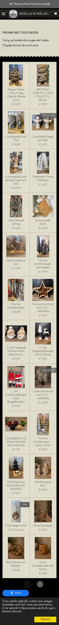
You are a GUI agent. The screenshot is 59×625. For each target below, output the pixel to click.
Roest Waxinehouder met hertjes (43, 566)
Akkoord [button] (45, 619)
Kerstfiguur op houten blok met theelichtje (16, 485)
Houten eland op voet (16, 262)
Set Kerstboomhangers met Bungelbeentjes (16, 397)
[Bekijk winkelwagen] (55, 14)
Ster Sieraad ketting (16, 222)
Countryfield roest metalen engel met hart (16, 180)
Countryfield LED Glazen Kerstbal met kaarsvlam (16, 442)
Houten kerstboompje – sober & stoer (43, 442)
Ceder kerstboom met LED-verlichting (43, 395)
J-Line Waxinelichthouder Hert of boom (43, 351)
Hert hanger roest (16, 525)
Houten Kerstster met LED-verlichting (43, 308)
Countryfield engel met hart (43, 138)
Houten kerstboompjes (16, 306)
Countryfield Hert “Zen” (16, 138)
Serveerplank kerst (43, 222)
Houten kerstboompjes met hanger (42, 264)
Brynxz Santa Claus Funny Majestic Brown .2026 (16, 95)
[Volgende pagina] (40, 584)
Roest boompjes (43, 525)
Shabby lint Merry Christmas (43, 178)
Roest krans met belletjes (16, 564)
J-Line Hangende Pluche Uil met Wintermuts (16, 351)
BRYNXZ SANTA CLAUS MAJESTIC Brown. (43, 95)
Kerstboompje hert (43, 483)
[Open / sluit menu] (3, 14)
